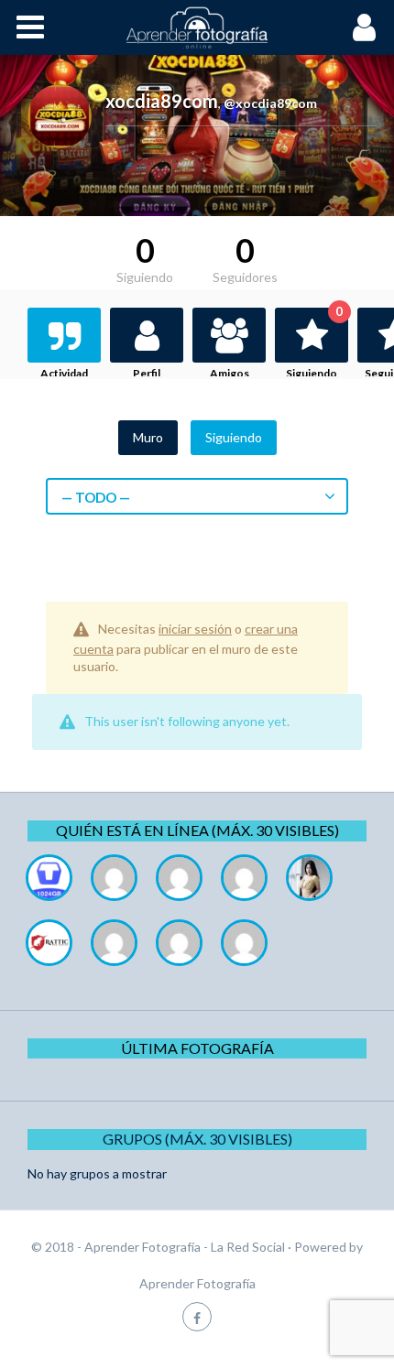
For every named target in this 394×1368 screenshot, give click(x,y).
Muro (148, 437)
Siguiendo (314, 344)
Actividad (64, 373)
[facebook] (197, 1316)
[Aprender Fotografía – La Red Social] (197, 27)
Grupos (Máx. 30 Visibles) (197, 1138)
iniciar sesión (195, 628)
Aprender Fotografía (197, 1283)
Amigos (229, 373)
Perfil (146, 373)
